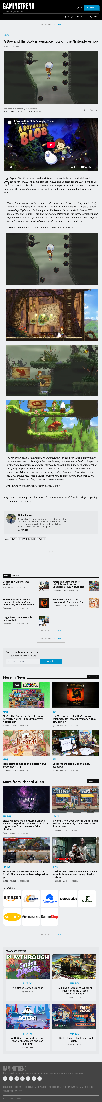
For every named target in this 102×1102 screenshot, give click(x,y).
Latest (7, 575)
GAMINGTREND (15, 1099)
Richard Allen (13, 46)
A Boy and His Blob (27, 539)
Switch (42, 539)
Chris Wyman (60, 590)
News (6, 35)
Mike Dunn (28, 991)
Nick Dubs (9, 588)
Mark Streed (75, 997)
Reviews (7, 816)
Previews (27, 983)
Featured (16, 575)
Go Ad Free (58, 24)
